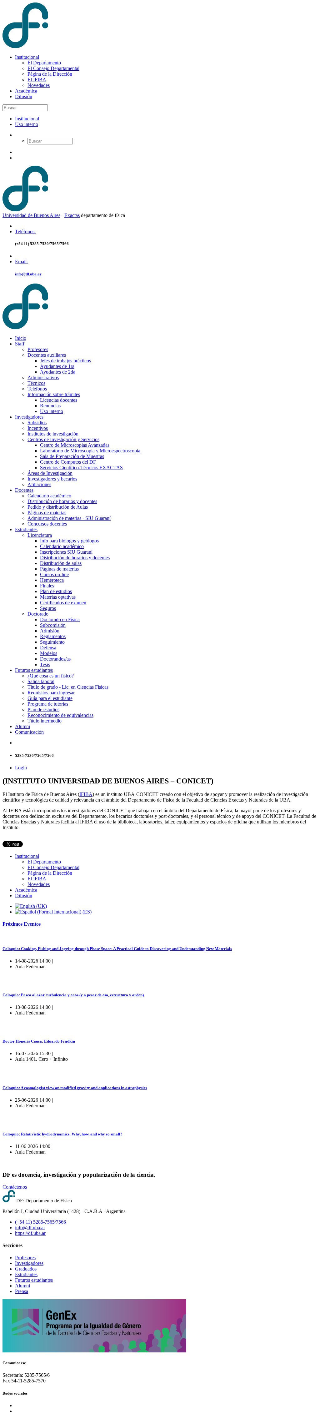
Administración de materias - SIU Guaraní (69, 518)
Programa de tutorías (48, 704)
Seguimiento (52, 642)
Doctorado (38, 613)
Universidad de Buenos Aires (31, 215)
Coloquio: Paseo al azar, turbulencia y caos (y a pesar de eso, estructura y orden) (73, 995)
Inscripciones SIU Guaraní (66, 552)
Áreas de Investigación (50, 473)
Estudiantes (26, 529)
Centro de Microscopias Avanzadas (74, 445)
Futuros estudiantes (34, 670)
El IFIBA (37, 79)
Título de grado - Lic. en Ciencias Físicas (68, 687)
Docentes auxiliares (47, 355)
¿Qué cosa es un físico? (51, 675)
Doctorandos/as (55, 659)
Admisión (49, 630)
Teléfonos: (25, 231)
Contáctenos (14, 1187)
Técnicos (36, 383)
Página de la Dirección (50, 74)
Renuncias (50, 405)
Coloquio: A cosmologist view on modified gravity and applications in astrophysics (74, 1087)
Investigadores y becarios (52, 478)
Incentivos (38, 428)
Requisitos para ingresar (51, 692)
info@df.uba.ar (28, 274)
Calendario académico (49, 495)
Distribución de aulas (61, 563)
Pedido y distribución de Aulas (58, 507)
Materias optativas (58, 597)
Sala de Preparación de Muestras (72, 456)
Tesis (45, 664)
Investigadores (29, 417)
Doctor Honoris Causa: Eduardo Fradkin (38, 1041)
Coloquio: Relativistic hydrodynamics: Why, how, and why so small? (62, 1134)
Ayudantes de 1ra (57, 366)
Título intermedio (45, 720)
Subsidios (37, 422)
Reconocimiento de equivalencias (60, 715)
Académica (26, 90)
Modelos (48, 653)
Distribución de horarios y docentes (62, 501)
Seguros (48, 608)
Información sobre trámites (54, 394)
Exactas (72, 215)
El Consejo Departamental (53, 68)
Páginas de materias (47, 512)
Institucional (27, 57)
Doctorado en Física (60, 619)
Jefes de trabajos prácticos (65, 360)
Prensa (21, 1291)
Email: (21, 261)
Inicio (20, 338)
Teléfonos (37, 388)
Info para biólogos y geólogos (69, 540)
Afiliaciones (39, 484)
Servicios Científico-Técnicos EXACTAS (81, 467)
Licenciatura (40, 535)
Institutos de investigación (53, 433)
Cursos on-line (54, 574)
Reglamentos (53, 636)
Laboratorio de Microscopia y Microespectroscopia (90, 450)
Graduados (26, 1268)
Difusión (23, 96)
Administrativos (43, 377)
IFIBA (85, 794)
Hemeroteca (52, 580)
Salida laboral (41, 681)
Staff (19, 343)
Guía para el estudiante (50, 698)
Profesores (38, 349)
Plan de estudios (56, 591)
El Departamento (44, 62)
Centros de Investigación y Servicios (63, 439)
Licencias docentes (58, 400)
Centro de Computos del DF (68, 462)
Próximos (21, 924)
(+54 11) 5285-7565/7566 (40, 1222)
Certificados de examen (63, 602)
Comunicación (29, 732)
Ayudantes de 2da (57, 372)
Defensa (48, 647)
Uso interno (26, 124)
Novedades (39, 85)
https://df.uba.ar (30, 1233)
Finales (47, 585)
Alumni (22, 726)
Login (21, 767)
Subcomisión (53, 625)
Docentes (24, 490)
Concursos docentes (47, 523)
